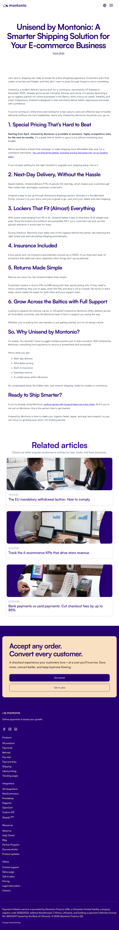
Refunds (6, 752)
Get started (59, 677)
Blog (4, 840)
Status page (8, 871)
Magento (6, 802)
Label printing (9, 771)
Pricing (6, 881)
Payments (7, 747)
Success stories (10, 849)
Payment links (9, 761)
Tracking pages (10, 775)
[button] (104, 5)
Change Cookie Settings (11, 922)
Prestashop (8, 798)
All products (8, 743)
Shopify (8, 817)
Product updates (10, 853)
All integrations (10, 788)
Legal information (11, 885)
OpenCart (7, 807)
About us (6, 830)
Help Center (8, 835)
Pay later (6, 757)
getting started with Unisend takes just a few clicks (68, 404)
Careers (6, 890)
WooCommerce (10, 793)
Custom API (8, 812)
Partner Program (10, 844)
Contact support (10, 867)
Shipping (6, 766)
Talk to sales (59, 687)
